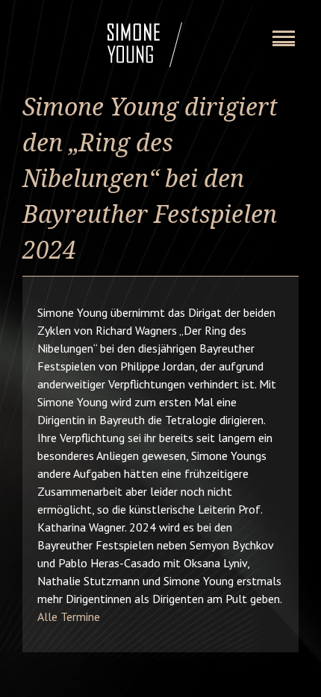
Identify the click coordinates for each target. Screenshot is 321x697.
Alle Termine (68, 616)
